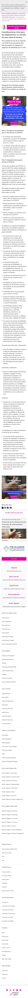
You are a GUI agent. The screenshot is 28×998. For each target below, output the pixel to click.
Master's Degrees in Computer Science (11, 776)
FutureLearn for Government (8, 913)
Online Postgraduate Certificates (9, 644)
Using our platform (6, 872)
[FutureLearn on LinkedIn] (20, 990)
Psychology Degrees (6, 739)
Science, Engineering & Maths (9, 682)
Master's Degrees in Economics (9, 795)
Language (4, 674)
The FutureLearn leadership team (9, 849)
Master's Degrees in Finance (8, 791)
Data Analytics (5, 697)
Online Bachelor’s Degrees (8, 640)
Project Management (6, 716)
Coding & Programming (7, 719)
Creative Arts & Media (7, 678)
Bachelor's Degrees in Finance (9, 826)
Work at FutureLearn (6, 852)
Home (3, 13)
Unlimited (4, 887)
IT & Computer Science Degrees (9, 746)
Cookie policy (5, 944)
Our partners (5, 902)
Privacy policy (5, 936)
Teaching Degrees (6, 742)
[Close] (26, 2)
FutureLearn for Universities (8, 906)
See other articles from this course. (16, 27)
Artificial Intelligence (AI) (7, 701)
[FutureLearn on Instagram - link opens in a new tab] (10, 990)
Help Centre (5, 974)
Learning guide (5, 879)
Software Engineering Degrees (9, 757)
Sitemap (4, 955)
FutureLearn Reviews (7, 875)
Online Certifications (6, 621)
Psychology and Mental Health (9, 667)
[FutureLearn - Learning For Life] (14, 993)
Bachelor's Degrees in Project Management (12, 829)
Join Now (14, 559)
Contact (4, 978)
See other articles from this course (14, 512)
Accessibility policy (6, 951)
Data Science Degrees (7, 750)
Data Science (5, 704)
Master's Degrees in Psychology (9, 773)
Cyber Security (5, 712)
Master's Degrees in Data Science (9, 780)
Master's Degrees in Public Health (10, 788)
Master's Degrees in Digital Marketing (10, 784)
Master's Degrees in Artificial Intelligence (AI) (12, 799)
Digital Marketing (6, 693)
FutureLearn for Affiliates (8, 921)
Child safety (5, 970)
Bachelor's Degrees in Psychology (10, 814)
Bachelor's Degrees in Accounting (9, 818)
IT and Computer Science (8, 670)
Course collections (6, 723)
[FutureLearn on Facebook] (7, 990)
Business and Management (8, 655)
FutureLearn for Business (8, 909)
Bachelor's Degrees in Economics (9, 822)
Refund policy (5, 940)
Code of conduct (6, 947)
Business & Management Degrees (9, 761)
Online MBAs (5, 735)
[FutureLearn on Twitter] (13, 990)
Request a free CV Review (8, 890)
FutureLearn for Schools (7, 917)
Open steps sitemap (6, 959)
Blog (3, 860)
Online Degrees (5, 632)
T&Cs (3, 932)
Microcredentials (6, 625)
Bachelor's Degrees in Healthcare (9, 811)
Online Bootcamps (6, 629)
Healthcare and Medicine (7, 659)
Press (3, 856)
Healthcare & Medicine (12, 13)
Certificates (4, 883)
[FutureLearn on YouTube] (17, 990)
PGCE (3, 754)
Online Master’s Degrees (7, 636)
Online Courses (5, 617)
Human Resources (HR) (7, 708)
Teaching (4, 663)
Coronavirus (22, 13)
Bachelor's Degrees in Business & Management (13, 833)
